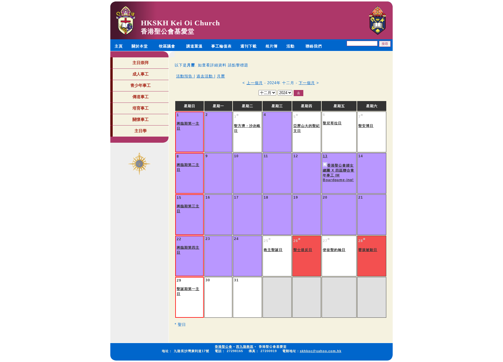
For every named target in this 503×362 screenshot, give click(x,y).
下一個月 (307, 83)
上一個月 (255, 83)
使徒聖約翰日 (334, 250)
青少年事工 (140, 85)
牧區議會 (167, 46)
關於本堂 (140, 46)
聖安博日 (365, 126)
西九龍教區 (245, 346)
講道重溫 (194, 46)
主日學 (140, 130)
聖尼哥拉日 (332, 123)
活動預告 (185, 76)
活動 (290, 46)
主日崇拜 (140, 62)
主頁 (119, 46)
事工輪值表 (221, 46)
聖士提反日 (302, 250)
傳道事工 (140, 96)
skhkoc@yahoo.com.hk (320, 351)
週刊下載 (248, 46)
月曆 (221, 76)
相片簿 (271, 46)
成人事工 (140, 74)
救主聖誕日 (273, 250)
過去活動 (205, 76)
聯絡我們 (314, 46)
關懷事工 (140, 119)
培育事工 (140, 108)
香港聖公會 (223, 346)
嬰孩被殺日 (367, 250)
